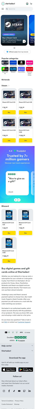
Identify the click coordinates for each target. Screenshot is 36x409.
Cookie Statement (7, 404)
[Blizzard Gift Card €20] (9, 215)
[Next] (19, 199)
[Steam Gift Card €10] (9, 94)
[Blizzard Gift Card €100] (9, 243)
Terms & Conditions (7, 401)
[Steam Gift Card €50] (9, 122)
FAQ (5, 322)
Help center (7, 345)
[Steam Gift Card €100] (25, 122)
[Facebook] (9, 391)
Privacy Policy (19, 401)
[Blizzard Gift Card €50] (25, 215)
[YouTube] (19, 391)
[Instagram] (4, 391)
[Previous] (15, 199)
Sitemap (16, 404)
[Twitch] (25, 391)
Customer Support (24, 322)
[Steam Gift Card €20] (25, 94)
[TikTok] (14, 391)
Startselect (6, 350)
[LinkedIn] (30, 391)
